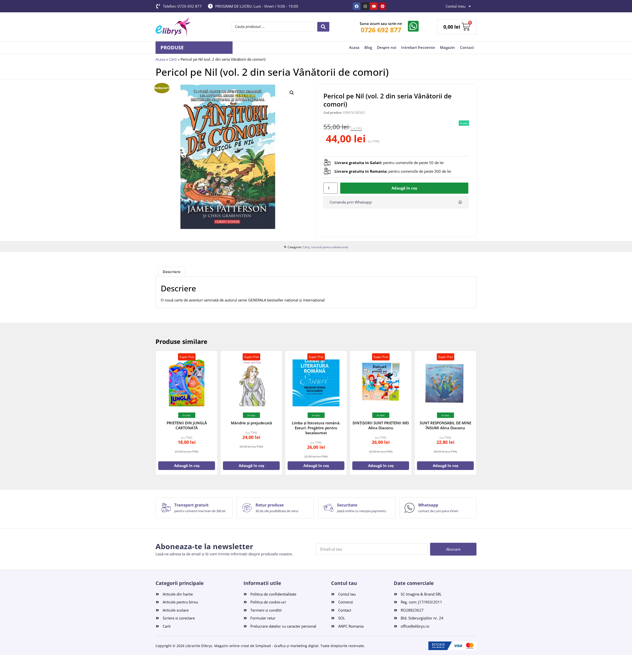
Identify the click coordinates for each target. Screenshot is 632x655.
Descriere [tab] (171, 271)
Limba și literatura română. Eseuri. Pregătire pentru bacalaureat (316, 427)
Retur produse (270, 505)
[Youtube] (373, 6)
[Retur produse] (247, 508)
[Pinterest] (382, 6)
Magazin (447, 47)
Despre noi (386, 47)
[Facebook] (356, 6)
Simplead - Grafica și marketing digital (286, 645)
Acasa (354, 47)
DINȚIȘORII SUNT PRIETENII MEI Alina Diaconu (381, 425)
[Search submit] (323, 27)
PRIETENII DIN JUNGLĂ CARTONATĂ (187, 425)
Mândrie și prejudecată (251, 422)
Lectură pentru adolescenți (329, 247)
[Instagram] (365, 6)
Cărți (173, 59)
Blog (368, 47)
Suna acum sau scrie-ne (381, 23)
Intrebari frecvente (418, 47)
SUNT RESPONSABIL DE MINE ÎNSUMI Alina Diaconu (445, 425)
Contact (467, 47)
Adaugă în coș (404, 188)
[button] (291, 92)
